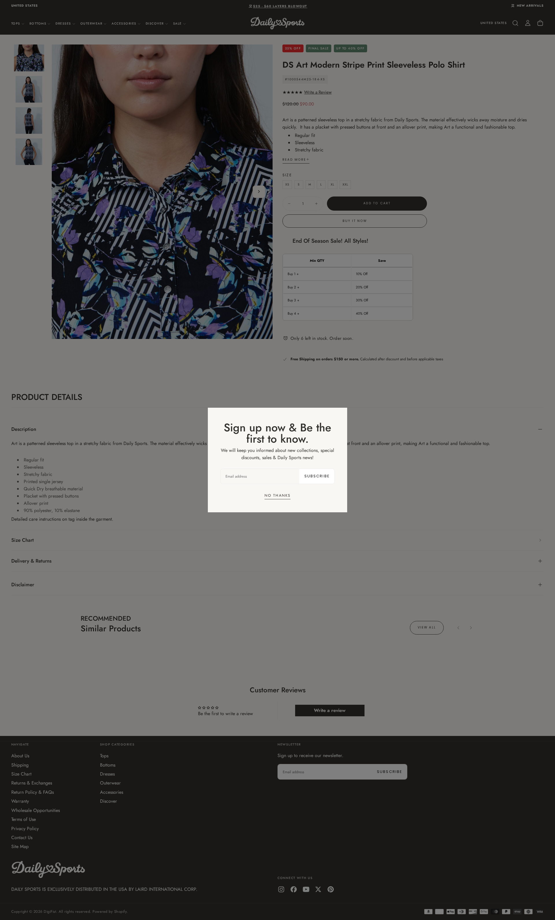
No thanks (277, 495)
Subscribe (317, 476)
